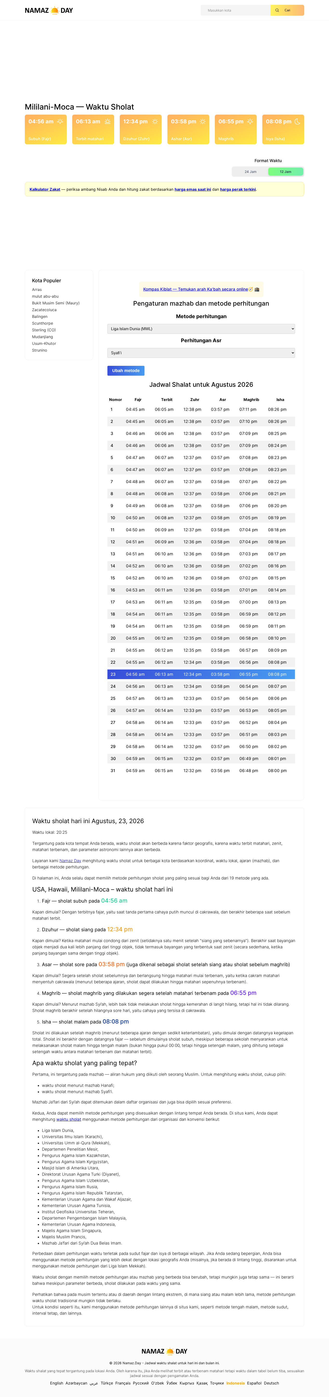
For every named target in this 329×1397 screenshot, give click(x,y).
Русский (141, 1383)
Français (123, 1383)
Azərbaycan (76, 1383)
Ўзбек (171, 1383)
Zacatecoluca (44, 309)
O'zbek (157, 1383)
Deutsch (271, 1383)
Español (254, 1383)
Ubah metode (126, 370)
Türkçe (107, 1383)
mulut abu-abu (45, 296)
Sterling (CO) (44, 330)
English (56, 1383)
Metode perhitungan (201, 316)
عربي (94, 1383)
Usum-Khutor (44, 343)
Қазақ (202, 1383)
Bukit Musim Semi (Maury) (56, 303)
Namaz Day (70, 860)
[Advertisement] (164, 63)
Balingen (39, 316)
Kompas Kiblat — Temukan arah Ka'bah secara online (195, 289)
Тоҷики (217, 1383)
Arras (37, 289)
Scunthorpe (42, 323)
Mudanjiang (42, 336)
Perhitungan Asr (201, 340)
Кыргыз (187, 1383)
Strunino (39, 350)
